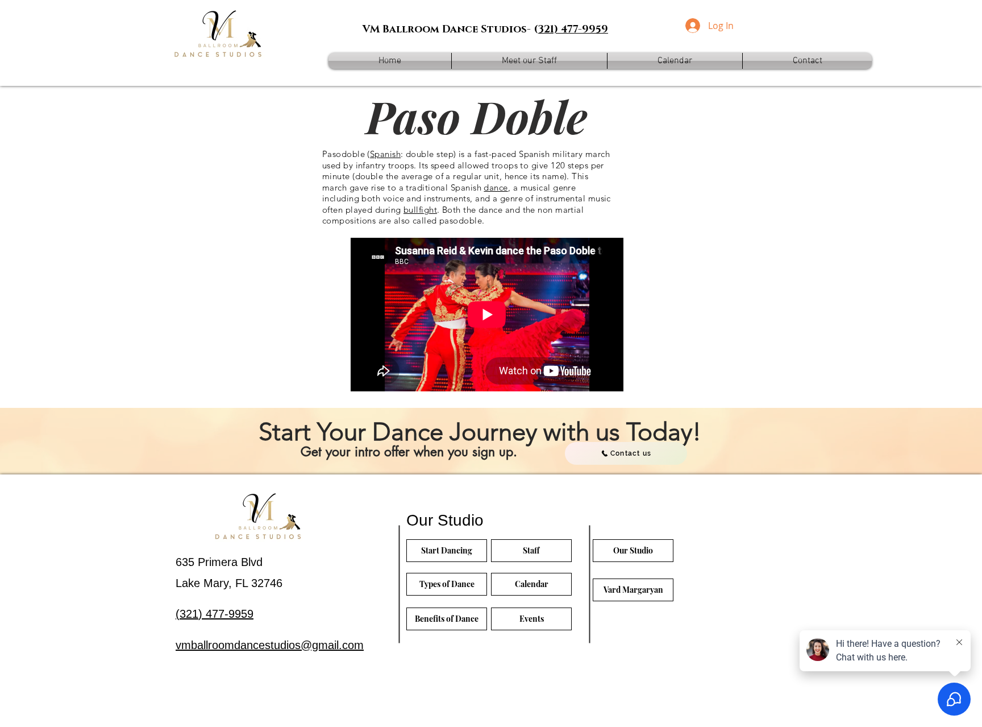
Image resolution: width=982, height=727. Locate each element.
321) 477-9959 (573, 29)
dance (495, 187)
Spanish (385, 153)
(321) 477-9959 (214, 614)
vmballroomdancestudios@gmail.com (270, 645)
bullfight (420, 209)
